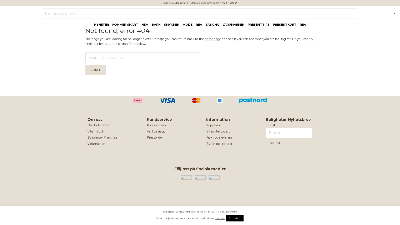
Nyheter (101, 24)
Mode (187, 24)
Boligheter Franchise (103, 137)
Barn (156, 24)
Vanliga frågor (157, 131)
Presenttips (259, 24)
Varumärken (233, 24)
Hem (144, 24)
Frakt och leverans (219, 137)
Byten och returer (219, 144)
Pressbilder (155, 137)
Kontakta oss (156, 125)
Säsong (212, 24)
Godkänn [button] (235, 218)
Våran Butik (96, 131)
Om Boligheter (98, 125)
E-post (270, 125)
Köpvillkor (213, 125)
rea (199, 24)
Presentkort (284, 24)
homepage (213, 39)
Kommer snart (125, 24)
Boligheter (15, 12)
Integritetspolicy (218, 131)
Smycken (171, 24)
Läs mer (220, 218)
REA (303, 24)
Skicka (275, 143)
